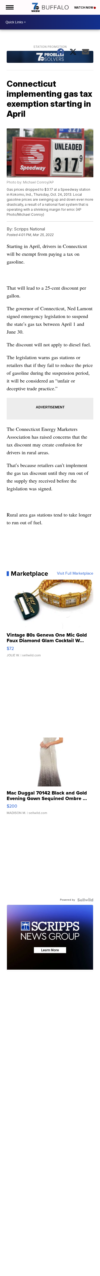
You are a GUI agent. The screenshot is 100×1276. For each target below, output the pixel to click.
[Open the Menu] (9, 7)
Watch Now (84, 7)
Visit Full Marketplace (75, 573)
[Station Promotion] (50, 57)
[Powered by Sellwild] (85, 900)
